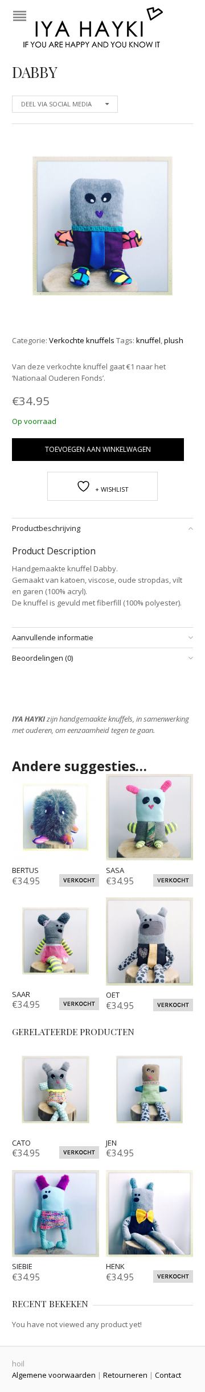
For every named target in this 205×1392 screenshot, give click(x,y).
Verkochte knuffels (81, 340)
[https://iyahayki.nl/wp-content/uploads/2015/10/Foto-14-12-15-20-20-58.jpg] (102, 225)
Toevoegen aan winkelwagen (98, 449)
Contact (168, 1375)
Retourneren (125, 1375)
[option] (102, 227)
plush (173, 340)
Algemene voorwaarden (54, 1375)
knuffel (148, 340)
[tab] (102, 528)
